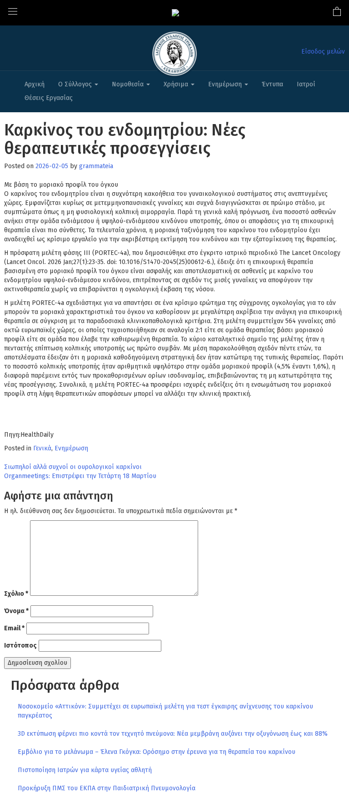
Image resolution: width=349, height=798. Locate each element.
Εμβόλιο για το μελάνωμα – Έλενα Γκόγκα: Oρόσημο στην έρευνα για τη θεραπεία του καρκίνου (156, 752)
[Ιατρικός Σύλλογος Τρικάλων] (175, 12)
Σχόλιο (16, 594)
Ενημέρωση (226, 84)
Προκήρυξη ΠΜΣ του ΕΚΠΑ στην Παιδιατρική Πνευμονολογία (106, 788)
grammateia (96, 166)
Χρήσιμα (177, 84)
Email (14, 628)
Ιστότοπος (20, 645)
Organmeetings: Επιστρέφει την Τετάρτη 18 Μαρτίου (80, 476)
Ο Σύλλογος (76, 84)
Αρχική (35, 84)
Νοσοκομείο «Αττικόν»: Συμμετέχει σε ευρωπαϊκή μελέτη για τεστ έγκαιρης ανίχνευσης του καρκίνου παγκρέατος (165, 711)
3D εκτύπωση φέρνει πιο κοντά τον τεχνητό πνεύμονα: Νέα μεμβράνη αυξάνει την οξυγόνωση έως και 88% (173, 734)
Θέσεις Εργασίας (49, 98)
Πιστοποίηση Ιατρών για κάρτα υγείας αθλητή (85, 770)
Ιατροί (306, 84)
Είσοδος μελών (323, 51)
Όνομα (16, 611)
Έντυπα (272, 84)
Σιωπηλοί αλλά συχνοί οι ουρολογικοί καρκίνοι (73, 467)
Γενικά (42, 448)
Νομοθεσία (128, 84)
